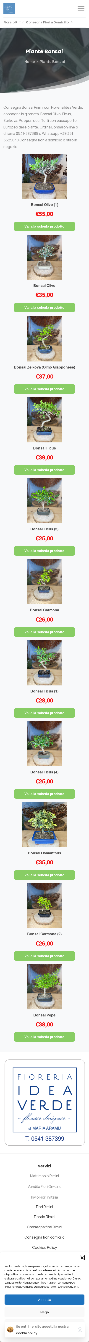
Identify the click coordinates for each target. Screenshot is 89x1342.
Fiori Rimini (44, 1206)
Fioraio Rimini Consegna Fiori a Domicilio (36, 22)
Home (29, 61)
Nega (44, 1312)
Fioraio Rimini (44, 1216)
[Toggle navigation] (81, 9)
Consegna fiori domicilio (44, 1237)
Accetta (44, 1299)
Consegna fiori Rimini (44, 1226)
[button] (82, 1257)
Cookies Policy (44, 1247)
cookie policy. (27, 1333)
